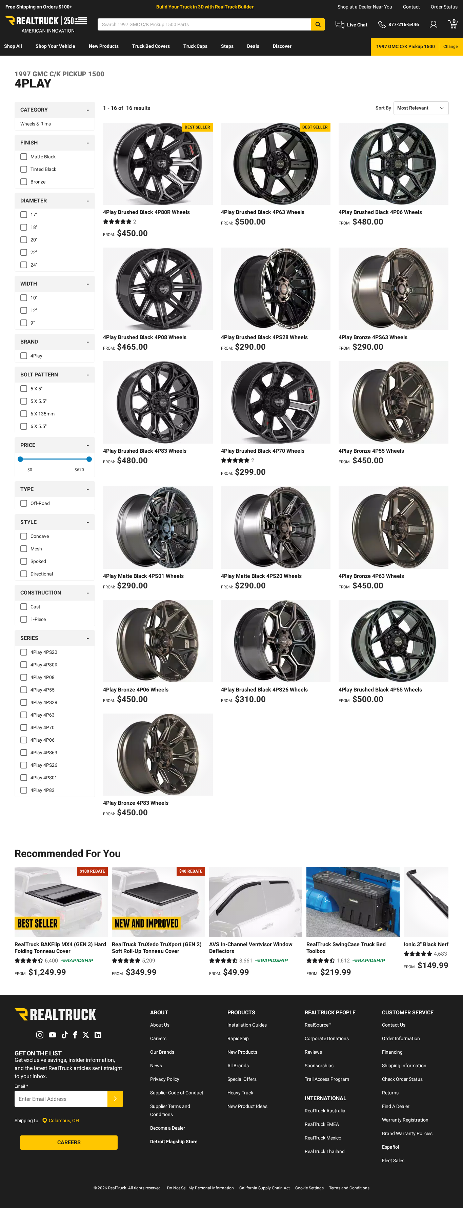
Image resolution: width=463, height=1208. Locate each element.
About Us (159, 1025)
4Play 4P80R (44, 664)
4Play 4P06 (43, 740)
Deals (253, 46)
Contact (411, 6)
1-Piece (38, 619)
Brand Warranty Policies (407, 1133)
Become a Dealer (167, 1128)
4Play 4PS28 (44, 702)
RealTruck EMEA (322, 1124)
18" (34, 227)
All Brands (238, 1065)
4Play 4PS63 (44, 752)
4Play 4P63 (43, 715)
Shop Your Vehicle (55, 46)
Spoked (38, 561)
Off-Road (40, 503)
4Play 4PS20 (44, 652)
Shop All (13, 46)
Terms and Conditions (349, 1188)
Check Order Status (402, 1079)
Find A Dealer (395, 1106)
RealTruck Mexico (323, 1138)
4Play (36, 355)
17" (34, 214)
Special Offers (242, 1079)
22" (34, 252)
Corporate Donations (327, 1038)
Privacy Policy (164, 1079)
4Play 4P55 (43, 690)
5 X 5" (36, 388)
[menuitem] (13, 47)
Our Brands (162, 1052)
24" (34, 265)
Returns (390, 1092)
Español (390, 1147)
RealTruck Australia (325, 1110)
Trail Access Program (327, 1079)
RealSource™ (318, 1025)
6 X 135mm (43, 413)
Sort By (383, 108)
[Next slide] (441, 923)
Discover (282, 46)
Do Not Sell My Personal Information (200, 1188)
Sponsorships (319, 1065)
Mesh (36, 548)
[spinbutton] (30, 469)
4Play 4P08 (43, 677)
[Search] (318, 24)
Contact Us (393, 1025)
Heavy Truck (240, 1092)
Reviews (313, 1052)
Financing (392, 1052)
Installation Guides (247, 1025)
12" (34, 310)
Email (21, 1086)
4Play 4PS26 (44, 765)
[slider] (20, 459)
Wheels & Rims (35, 123)
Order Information (401, 1038)
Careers (158, 1038)
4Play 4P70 (43, 727)
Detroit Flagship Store (174, 1141)
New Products (104, 46)
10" (34, 297)
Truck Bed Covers (151, 46)
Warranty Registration (405, 1120)
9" (33, 323)
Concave (40, 536)
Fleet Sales (393, 1160)
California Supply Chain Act (264, 1188)
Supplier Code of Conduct (176, 1092)
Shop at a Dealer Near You (365, 6)
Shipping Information (404, 1065)
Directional (42, 574)
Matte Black (43, 156)
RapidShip (238, 1038)
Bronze (38, 181)
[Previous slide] (21, 923)
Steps (227, 46)
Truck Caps (195, 46)
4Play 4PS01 (44, 777)
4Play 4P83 (43, 790)
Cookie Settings (309, 1188)
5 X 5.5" (38, 401)
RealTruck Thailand (325, 1151)
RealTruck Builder (234, 6)
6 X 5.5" (38, 426)
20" (34, 239)
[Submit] (115, 1099)
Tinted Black (43, 169)
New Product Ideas (247, 1106)
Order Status (444, 6)
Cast (35, 606)
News (156, 1065)
